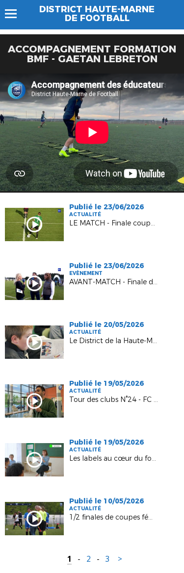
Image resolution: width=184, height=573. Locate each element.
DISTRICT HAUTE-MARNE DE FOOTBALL (97, 14)
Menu (15, 14)
